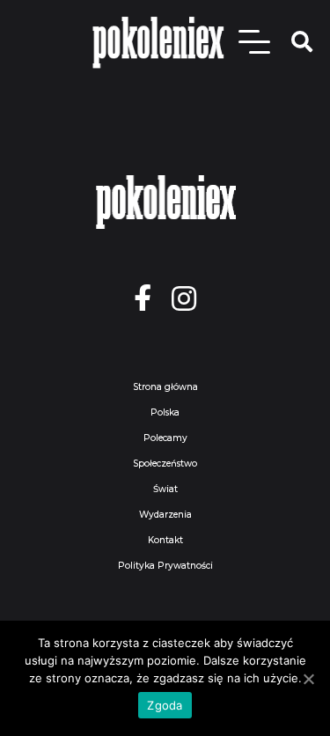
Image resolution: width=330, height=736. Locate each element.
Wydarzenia (165, 514)
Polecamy (165, 438)
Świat (165, 489)
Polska (165, 412)
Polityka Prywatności (165, 565)
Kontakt (165, 540)
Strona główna (165, 387)
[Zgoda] (308, 679)
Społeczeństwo (165, 463)
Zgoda (164, 705)
